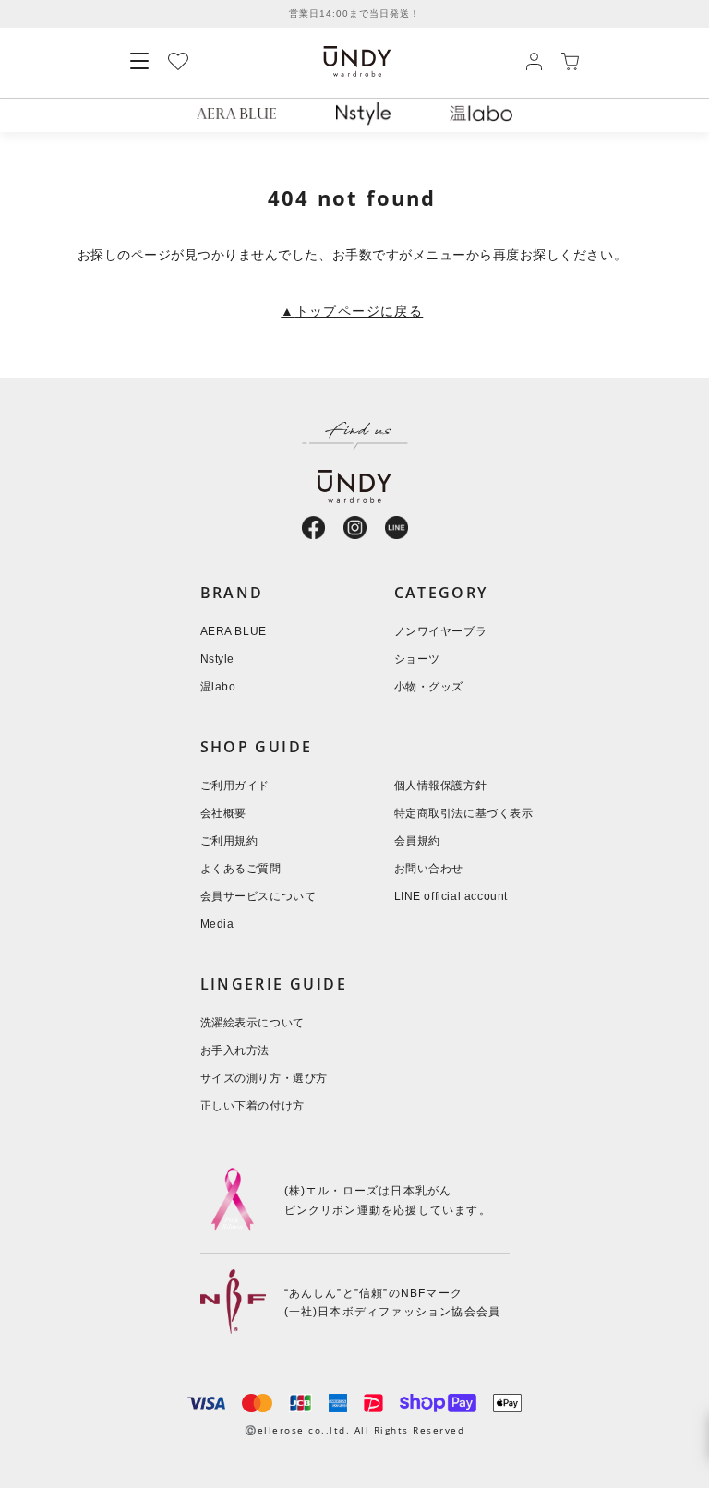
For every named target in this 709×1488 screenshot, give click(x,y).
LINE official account (451, 897)
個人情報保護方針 (440, 786)
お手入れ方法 (235, 1051)
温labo (218, 687)
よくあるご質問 (241, 869)
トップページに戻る (352, 312)
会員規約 (417, 841)
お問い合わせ (429, 869)
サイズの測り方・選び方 (264, 1079)
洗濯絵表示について (252, 1023)
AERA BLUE (233, 632)
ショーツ (417, 660)
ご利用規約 (229, 841)
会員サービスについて (258, 897)
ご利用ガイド (235, 786)
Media (217, 924)
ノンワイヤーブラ (440, 632)
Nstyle (217, 660)
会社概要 (223, 814)
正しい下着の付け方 (252, 1106)
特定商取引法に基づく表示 (464, 814)
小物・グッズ (429, 687)
